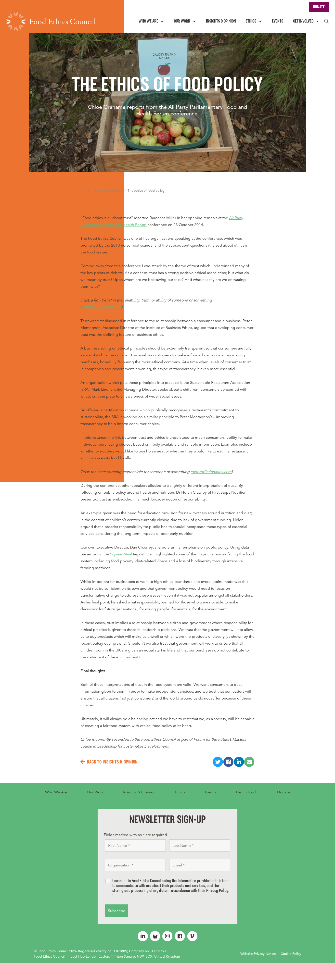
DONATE (319, 7)
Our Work (95, 792)
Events (211, 792)
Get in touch (247, 792)
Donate (283, 792)
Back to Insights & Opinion (112, 762)
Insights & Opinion (108, 191)
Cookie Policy (291, 953)
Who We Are (56, 792)
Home (84, 191)
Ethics (180, 792)
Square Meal (121, 554)
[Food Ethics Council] (50, 21)
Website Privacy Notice (258, 953)
